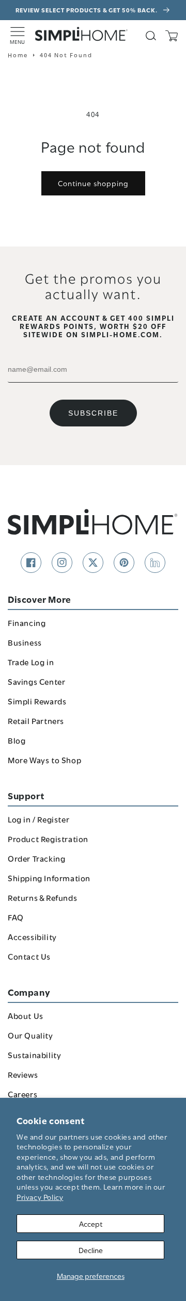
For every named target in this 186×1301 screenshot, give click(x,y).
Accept (90, 1223)
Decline (91, 1249)
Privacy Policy (40, 1196)
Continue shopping (93, 182)
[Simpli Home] (81, 34)
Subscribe (93, 413)
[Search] (151, 35)
